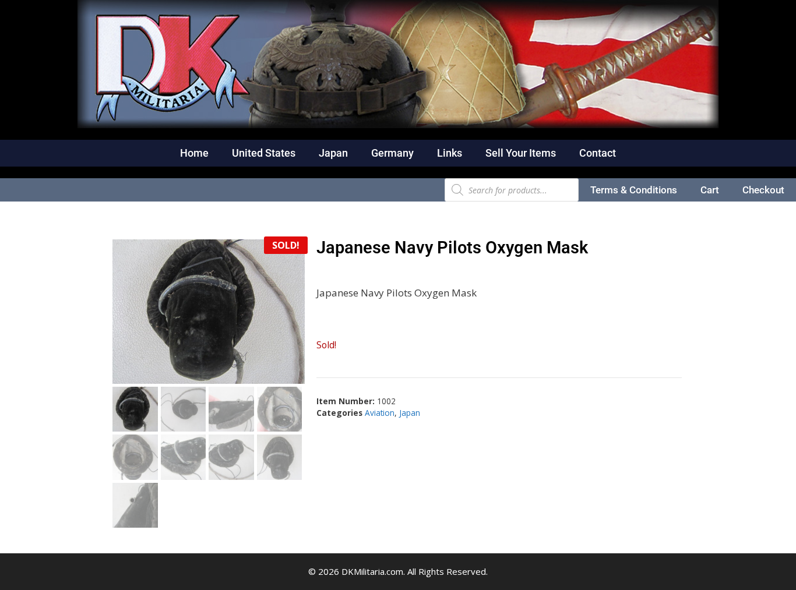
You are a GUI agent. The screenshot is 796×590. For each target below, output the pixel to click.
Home (194, 153)
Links (449, 153)
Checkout (763, 190)
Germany (392, 153)
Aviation (380, 412)
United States (263, 153)
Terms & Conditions (633, 190)
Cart (709, 190)
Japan (333, 153)
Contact (597, 153)
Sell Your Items (520, 153)
